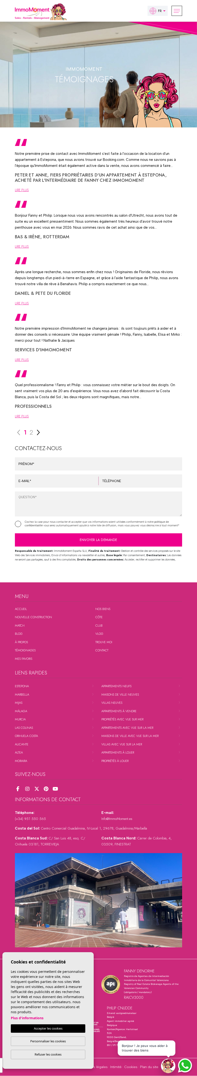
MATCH (20, 625)
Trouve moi (103, 642)
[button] (168, 1066)
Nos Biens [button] (102, 609)
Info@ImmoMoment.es (116, 818)
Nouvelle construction (33, 617)
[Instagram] (27, 789)
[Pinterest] (46, 789)
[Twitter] (37, 789)
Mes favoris (23, 658)
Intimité (116, 1067)
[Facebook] (18, 789)
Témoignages (25, 650)
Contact (101, 650)
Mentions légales (94, 1067)
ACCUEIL (21, 609)
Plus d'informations (27, 1018)
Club (99, 625)
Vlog (99, 633)
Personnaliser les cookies (48, 1041)
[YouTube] (55, 789)
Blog (19, 633)
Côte (99, 617)
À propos (21, 642)
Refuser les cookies (48, 1054)
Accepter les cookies (48, 1028)
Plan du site (149, 1067)
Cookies (130, 1067)
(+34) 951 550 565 (30, 818)
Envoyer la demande (98, 539)
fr (160, 10)
